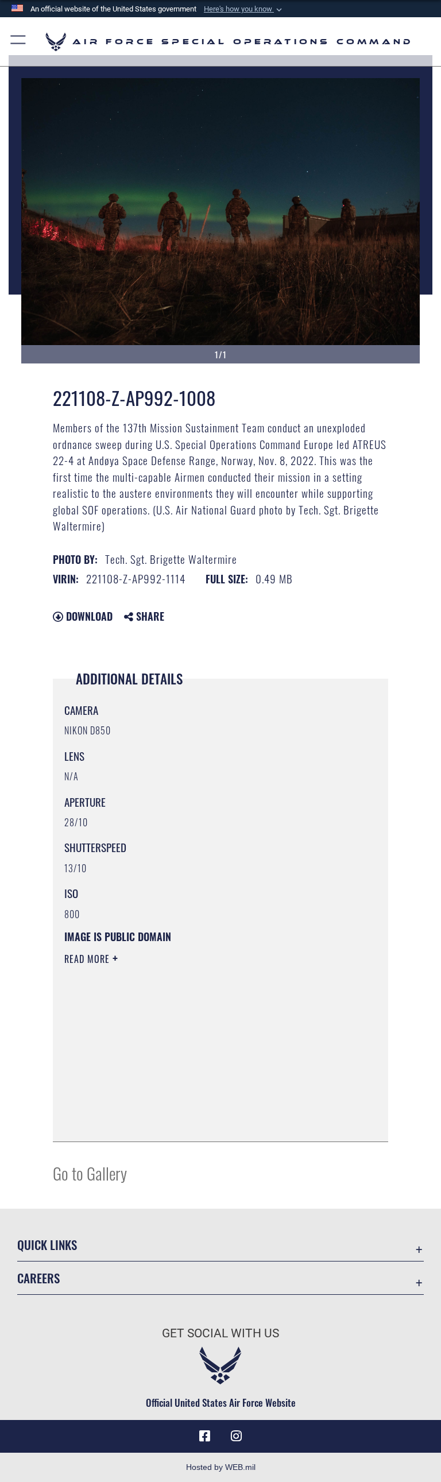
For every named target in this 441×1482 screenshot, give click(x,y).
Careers (38, 1278)
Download (88, 616)
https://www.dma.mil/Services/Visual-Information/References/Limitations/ (199, 1048)
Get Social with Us (220, 1333)
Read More (88, 959)
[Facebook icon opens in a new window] (204, 1436)
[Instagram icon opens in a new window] (236, 1436)
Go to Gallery (90, 1172)
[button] (244, 9)
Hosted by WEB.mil (221, 1467)
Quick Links (47, 1244)
